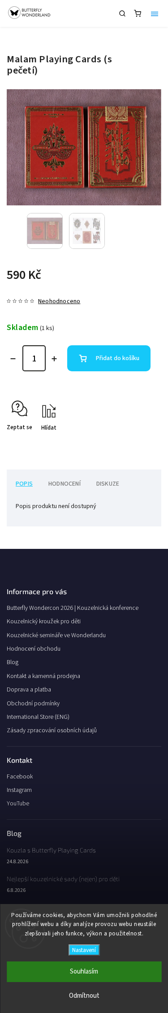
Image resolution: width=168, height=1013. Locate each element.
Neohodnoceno (59, 301)
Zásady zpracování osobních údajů (52, 730)
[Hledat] (122, 13)
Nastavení (84, 950)
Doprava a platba (29, 689)
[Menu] (155, 13)
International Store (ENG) (38, 717)
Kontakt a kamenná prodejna (43, 676)
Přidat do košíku (117, 358)
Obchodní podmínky (33, 703)
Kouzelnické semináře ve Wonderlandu (56, 635)
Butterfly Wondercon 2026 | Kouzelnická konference (72, 608)
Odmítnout (84, 995)
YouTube (18, 803)
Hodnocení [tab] (64, 483)
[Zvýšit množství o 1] (54, 359)
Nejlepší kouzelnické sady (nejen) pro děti (63, 879)
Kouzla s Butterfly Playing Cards (51, 850)
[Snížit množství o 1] (13, 359)
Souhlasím (84, 971)
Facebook (20, 776)
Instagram (19, 790)
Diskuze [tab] (107, 483)
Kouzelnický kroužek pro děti (44, 621)
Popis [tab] (24, 483)
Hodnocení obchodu (33, 648)
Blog (12, 662)
